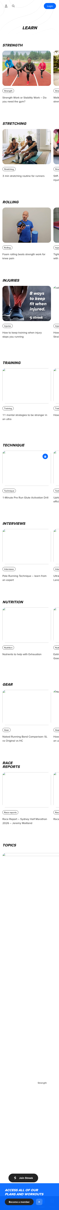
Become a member (19, 1202)
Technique (9, 490)
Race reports (10, 812)
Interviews (9, 569)
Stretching (9, 169)
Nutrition (8, 647)
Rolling (7, 247)
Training (8, 408)
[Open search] (13, 6)
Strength (8, 90)
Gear (6, 730)
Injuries (7, 326)
